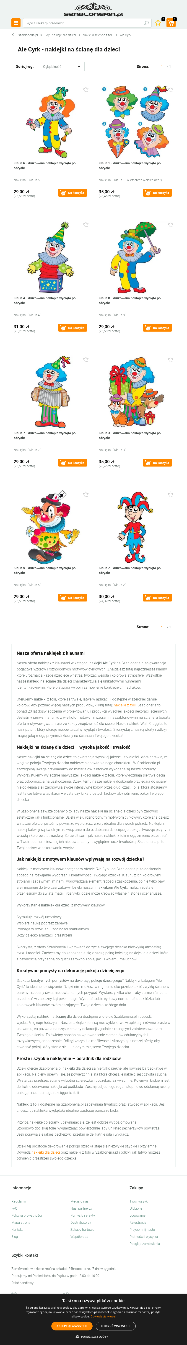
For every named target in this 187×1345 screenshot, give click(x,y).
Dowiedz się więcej (103, 1316)
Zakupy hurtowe (82, 1229)
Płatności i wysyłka (144, 1236)
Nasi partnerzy (81, 1208)
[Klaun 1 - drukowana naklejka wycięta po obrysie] (135, 122)
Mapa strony (20, 1222)
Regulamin (19, 1201)
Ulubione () (163, 19)
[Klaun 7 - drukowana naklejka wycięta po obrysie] (50, 392)
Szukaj (146, 22)
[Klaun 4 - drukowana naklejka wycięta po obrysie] (50, 257)
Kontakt (17, 1229)
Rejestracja (138, 1222)
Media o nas (79, 1201)
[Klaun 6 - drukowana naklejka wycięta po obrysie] (50, 122)
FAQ (14, 1208)
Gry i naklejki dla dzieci (60, 35)
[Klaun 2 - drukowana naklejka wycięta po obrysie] (135, 527)
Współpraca (79, 1236)
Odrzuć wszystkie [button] (115, 1326)
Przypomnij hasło (142, 1229)
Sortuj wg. (25, 66)
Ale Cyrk (125, 35)
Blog (14, 1236)
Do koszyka (76, 192)
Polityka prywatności (26, 1215)
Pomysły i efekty (82, 1215)
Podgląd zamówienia (145, 1243)
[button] (93, 1337)
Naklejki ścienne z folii (98, 35)
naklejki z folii (125, 705)
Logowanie (137, 1215)
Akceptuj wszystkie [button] (72, 1326)
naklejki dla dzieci (45, 1152)
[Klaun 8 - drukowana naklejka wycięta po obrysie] (135, 257)
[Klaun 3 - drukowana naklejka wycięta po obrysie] (135, 392)
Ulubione (136, 1208)
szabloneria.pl (93, 9)
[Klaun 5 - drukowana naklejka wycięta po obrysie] (50, 527)
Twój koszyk (139, 1201)
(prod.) (175, 19)
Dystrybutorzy (80, 1222)
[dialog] (93, 1319)
